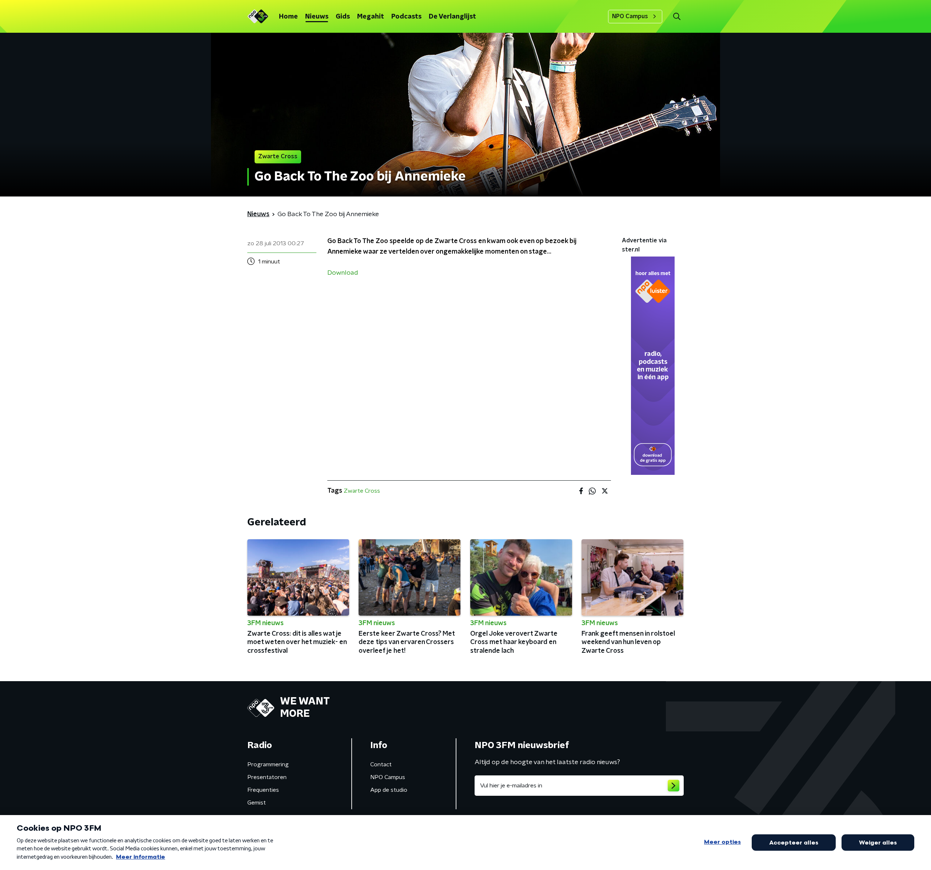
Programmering (268, 764)
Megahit (370, 16)
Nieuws (316, 16)
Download (342, 273)
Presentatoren (267, 777)
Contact (381, 764)
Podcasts (406, 16)
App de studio (388, 790)
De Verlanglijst (452, 16)
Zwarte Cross (362, 491)
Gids (343, 16)
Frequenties (263, 790)
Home (288, 16)
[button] (677, 16)
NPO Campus (630, 16)
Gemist (256, 803)
